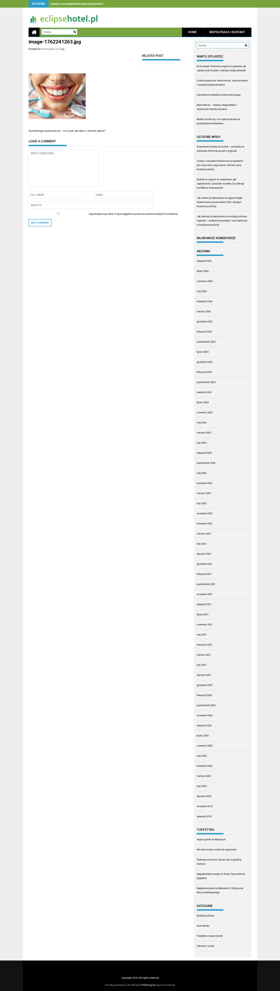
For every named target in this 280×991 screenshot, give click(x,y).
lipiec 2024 (203, 402)
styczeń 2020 (204, 796)
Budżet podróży (205, 915)
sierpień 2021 (204, 604)
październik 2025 (206, 341)
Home (192, 32)
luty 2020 (201, 786)
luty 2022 (201, 543)
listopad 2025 (204, 331)
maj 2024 (202, 422)
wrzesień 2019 (205, 806)
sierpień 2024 (204, 392)
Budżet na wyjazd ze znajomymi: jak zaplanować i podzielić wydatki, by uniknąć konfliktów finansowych (220, 183)
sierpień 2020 (204, 725)
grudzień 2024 (204, 362)
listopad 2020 (204, 695)
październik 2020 (206, 705)
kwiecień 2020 (204, 765)
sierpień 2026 (204, 261)
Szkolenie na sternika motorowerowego (219, 94)
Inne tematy (203, 925)
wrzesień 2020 (205, 715)
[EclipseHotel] (34, 32)
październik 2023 (206, 462)
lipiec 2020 (203, 735)
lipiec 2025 (203, 351)
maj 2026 (202, 291)
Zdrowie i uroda (205, 946)
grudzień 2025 (204, 321)
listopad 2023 (204, 452)
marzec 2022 (204, 533)
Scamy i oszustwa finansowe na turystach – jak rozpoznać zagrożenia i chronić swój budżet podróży (221, 165)
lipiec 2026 (203, 271)
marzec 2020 (204, 776)
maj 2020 (202, 755)
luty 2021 (201, 664)
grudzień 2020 (204, 685)
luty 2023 (201, 503)
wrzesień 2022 (205, 513)
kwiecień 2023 (204, 483)
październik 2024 (206, 382)
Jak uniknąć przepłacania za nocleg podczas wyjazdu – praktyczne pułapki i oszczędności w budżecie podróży (222, 220)
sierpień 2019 (204, 816)
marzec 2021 (204, 654)
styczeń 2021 (204, 675)
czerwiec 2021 (205, 624)
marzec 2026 (204, 311)
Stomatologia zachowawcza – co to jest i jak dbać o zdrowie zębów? (67, 130)
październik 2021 (206, 584)
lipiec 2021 (203, 614)
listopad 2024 (204, 372)
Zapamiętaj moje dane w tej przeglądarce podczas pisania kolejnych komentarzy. (133, 213)
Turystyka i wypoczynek (210, 935)
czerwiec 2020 (205, 745)
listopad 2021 (204, 574)
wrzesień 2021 (205, 594)
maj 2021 (202, 634)
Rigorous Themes (165, 985)
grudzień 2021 (204, 563)
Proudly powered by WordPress (122, 985)
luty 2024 (201, 442)
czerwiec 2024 (205, 412)
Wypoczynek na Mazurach (211, 839)
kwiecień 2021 (204, 644)
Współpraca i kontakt (227, 32)
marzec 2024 (204, 432)
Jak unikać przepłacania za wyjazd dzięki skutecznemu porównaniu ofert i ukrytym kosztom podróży (219, 202)
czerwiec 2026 (205, 281)
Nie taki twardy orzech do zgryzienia (217, 849)
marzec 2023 (204, 493)
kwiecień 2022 (204, 523)
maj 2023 (202, 473)
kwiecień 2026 (204, 301)
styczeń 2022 (204, 553)
